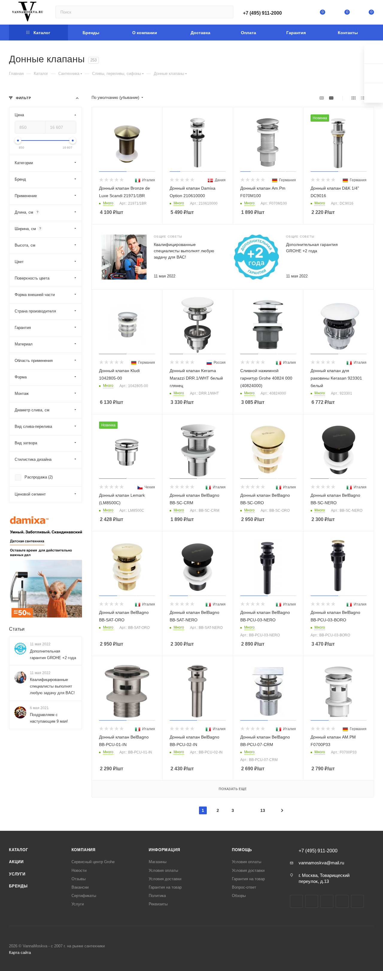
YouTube (326, 901)
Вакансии (80, 887)
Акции (16, 862)
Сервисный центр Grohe (93, 862)
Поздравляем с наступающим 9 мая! (49, 718)
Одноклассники (342, 901)
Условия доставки (165, 879)
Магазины (157, 862)
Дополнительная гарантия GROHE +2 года (53, 654)
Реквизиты (158, 904)
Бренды (18, 886)
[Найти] (226, 12)
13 (262, 810)
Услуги (17, 874)
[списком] (363, 98)
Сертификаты (84, 895)
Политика (157, 895)
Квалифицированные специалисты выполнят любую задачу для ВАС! (184, 250)
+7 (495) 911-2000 (262, 13)
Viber (357, 901)
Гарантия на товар (165, 887)
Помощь (242, 850)
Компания (83, 850)
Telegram (311, 901)
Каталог (18, 850)
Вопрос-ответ (244, 887)
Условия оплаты (163, 870)
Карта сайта (20, 952)
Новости (79, 870)
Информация (164, 850)
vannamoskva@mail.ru (321, 862)
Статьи (17, 629)
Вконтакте (296, 901)
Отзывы (79, 879)
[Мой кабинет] (298, 13)
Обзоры (239, 895)
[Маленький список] (321, 98)
